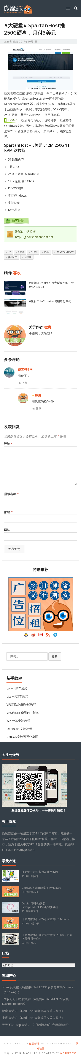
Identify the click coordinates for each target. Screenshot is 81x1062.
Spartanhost (65, 252)
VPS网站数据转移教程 (21, 704)
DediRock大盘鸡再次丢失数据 (41, 1011)
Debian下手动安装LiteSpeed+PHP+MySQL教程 (40, 905)
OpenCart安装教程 (19, 729)
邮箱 (8, 512)
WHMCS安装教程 (18, 721)
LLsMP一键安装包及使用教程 (40, 872)
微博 (33, 636)
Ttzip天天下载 (11, 999)
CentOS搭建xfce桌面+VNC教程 (41, 888)
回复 (24, 383)
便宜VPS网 (25, 369)
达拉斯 (28, 257)
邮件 (40, 636)
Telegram (55, 636)
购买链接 (18, 221)
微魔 (15, 41)
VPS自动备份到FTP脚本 (22, 713)
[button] (68, 8)
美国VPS (12, 257)
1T (9, 252)
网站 (7, 530)
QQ (26, 636)
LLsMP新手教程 (17, 696)
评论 (8, 444)
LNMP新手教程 (16, 689)
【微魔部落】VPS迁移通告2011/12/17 (45, 919)
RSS (48, 636)
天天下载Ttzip (11, 1025)
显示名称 (11, 494)
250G (21, 252)
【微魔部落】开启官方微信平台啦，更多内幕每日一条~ (47, 936)
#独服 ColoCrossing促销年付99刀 (50, 301)
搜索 (54, 656)
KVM (46, 252)
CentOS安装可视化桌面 (22, 737)
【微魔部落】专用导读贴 (50, 1025)
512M (34, 252)
